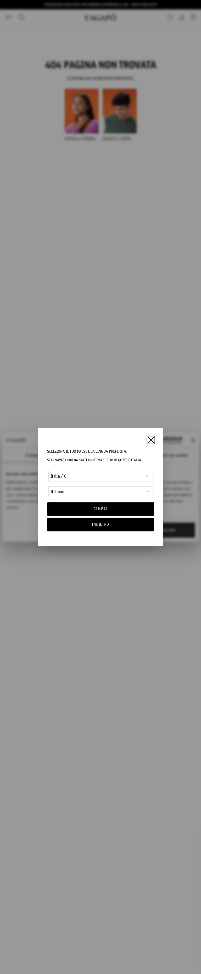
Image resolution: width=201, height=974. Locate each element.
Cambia (100, 508)
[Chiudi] (151, 440)
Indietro (100, 524)
